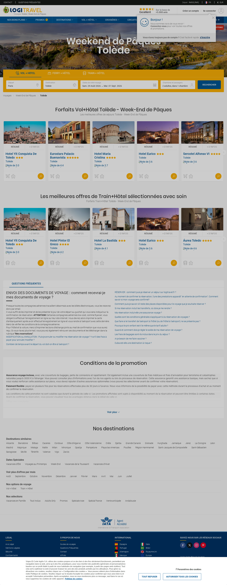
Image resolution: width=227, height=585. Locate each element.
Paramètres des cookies (189, 569)
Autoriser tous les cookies (182, 576)
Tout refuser (149, 576)
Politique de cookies (73, 579)
